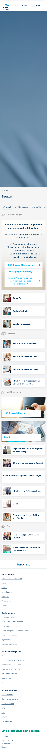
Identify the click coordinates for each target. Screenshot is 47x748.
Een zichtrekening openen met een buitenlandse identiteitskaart (20, 281)
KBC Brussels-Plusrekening (20, 265)
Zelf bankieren (21, 207)
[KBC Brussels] (6, 5)
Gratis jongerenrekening (20, 271)
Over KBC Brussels (9, 740)
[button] (36, 5)
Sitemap (5, 737)
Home (6, 191)
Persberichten (7, 744)
